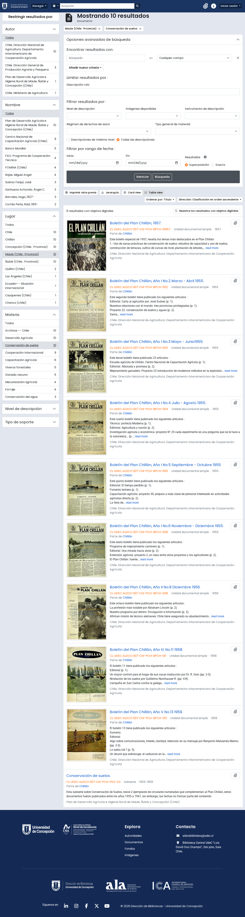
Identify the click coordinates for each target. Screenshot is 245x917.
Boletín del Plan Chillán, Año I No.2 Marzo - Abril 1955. (157, 281)
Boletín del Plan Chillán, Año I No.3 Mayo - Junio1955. (156, 341)
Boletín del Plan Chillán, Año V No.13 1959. (146, 712)
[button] (206, 6)
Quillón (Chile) (30, 270)
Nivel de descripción (23, 408)
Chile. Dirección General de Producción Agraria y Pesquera (30, 67)
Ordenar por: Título (159, 199)
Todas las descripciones (138, 140)
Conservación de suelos (30, 346)
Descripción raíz (78, 85)
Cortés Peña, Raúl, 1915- (30, 205)
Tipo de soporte (19, 422)
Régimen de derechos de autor (88, 124)
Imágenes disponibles (141, 109)
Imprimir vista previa (82, 192)
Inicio (70, 156)
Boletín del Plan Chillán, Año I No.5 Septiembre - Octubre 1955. (166, 465)
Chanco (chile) (30, 303)
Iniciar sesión (229, 6)
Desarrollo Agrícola (30, 339)
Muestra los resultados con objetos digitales (208, 211)
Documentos (134, 842)
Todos (9, 38)
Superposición (199, 165)
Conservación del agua (30, 397)
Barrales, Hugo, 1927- (30, 198)
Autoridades (133, 836)
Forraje (30, 390)
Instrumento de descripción (204, 109)
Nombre (12, 104)
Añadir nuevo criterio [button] (84, 68)
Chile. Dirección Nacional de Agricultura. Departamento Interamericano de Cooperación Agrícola (30, 51)
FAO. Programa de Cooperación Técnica (30, 158)
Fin (128, 156)
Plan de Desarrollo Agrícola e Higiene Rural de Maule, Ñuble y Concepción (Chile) (30, 81)
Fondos (130, 849)
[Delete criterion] (238, 58)
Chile (30, 233)
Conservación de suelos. (88, 776)
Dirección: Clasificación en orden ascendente (209, 199)
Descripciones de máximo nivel (92, 140)
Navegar (38, 6)
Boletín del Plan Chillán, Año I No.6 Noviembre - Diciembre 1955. (167, 526)
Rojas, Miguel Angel (30, 176)
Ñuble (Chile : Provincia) (30, 262)
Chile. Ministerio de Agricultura (30, 94)
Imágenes (132, 855)
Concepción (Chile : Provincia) (30, 248)
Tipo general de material (172, 124)
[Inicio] (16, 6)
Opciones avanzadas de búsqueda (98, 39)
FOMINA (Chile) (30, 168)
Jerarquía (112, 192)
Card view (134, 192)
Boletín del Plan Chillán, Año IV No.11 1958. (146, 649)
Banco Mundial (30, 149)
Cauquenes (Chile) (30, 296)
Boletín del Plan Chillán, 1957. (135, 223)
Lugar (10, 216)
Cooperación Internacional (30, 353)
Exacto (220, 165)
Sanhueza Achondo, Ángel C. (30, 190)
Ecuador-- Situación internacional (30, 286)
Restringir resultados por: (30, 16)
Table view (155, 192)
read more (212, 248)
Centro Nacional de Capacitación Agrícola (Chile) (30, 139)
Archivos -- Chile (30, 331)
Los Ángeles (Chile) (30, 277)
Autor (10, 29)
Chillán (30, 240)
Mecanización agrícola (30, 383)
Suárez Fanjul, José (30, 183)
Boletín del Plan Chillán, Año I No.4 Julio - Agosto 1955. (158, 403)
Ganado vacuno (30, 376)
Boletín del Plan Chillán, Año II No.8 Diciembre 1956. (155, 587)
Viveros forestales (30, 368)
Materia (12, 314)
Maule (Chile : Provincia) (30, 255)
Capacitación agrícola (30, 361)
